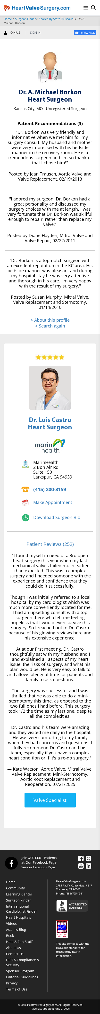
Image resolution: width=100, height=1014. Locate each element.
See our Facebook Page (38, 867)
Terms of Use (16, 989)
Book (10, 935)
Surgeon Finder (25, 19)
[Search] (93, 8)
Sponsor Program (20, 971)
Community (15, 888)
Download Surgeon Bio (56, 517)
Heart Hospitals (18, 917)
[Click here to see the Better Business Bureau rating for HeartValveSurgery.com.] (76, 905)
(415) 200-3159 (49, 489)
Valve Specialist (50, 800)
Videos (11, 923)
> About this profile (50, 320)
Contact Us (15, 953)
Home (8, 19)
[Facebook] (11, 862)
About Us (13, 947)
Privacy (11, 983)
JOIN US (15, 33)
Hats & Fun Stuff (19, 941)
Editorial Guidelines (22, 977)
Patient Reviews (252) (50, 544)
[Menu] (86, 8)
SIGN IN (35, 33)
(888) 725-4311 (74, 893)
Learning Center (19, 894)
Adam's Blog (16, 929)
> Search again (50, 326)
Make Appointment (52, 502)
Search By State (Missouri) (57, 19)
